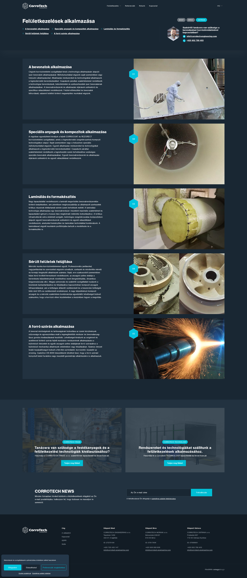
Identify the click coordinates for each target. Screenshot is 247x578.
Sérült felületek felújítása (37, 33)
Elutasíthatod (31, 567)
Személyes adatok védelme (41, 573)
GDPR (64, 540)
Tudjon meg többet (72, 463)
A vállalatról (66, 533)
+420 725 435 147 (195, 40)
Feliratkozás (201, 492)
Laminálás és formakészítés (117, 29)
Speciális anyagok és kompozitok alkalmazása (76, 29)
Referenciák (130, 6)
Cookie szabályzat (25, 573)
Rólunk (142, 6)
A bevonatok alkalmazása (37, 29)
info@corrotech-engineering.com (202, 36)
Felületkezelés (113, 6)
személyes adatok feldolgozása (164, 499)
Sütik (64, 544)
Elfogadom (12, 567)
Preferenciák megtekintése (54, 567)
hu (218, 6)
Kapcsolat (153, 6)
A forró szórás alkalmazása (67, 33)
